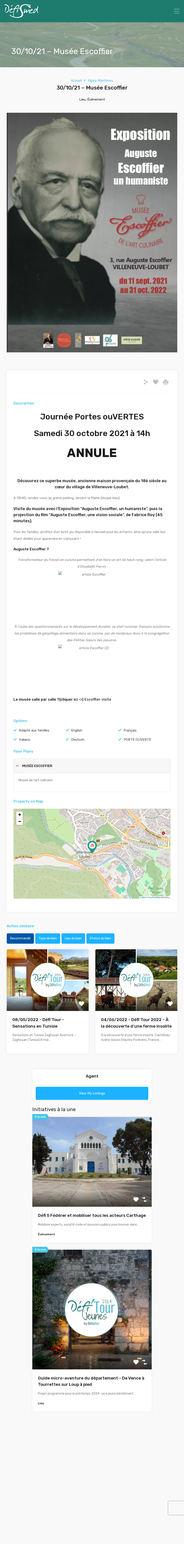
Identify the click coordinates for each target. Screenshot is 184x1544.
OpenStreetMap (154, 897)
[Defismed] (21, 17)
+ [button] (19, 814)
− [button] (19, 821)
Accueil (76, 81)
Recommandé (20, 938)
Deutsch (77, 740)
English (76, 730)
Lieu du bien (73, 938)
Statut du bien (100, 938)
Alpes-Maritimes (100, 81)
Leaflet (142, 897)
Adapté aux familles (34, 730)
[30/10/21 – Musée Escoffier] (92, 847)
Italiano (24, 740)
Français (130, 730)
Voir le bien (92, 1189)
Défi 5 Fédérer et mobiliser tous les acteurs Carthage (92, 1215)
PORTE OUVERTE (137, 740)
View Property (48, 999)
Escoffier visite (97, 699)
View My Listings (92, 1093)
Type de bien (48, 938)
